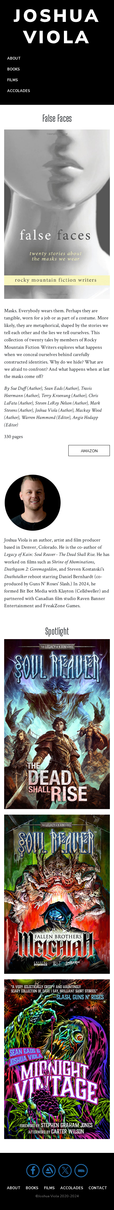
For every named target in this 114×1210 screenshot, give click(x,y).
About (14, 58)
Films (12, 80)
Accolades (18, 90)
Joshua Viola (57, 27)
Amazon (89, 451)
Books (13, 69)
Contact (98, 1188)
